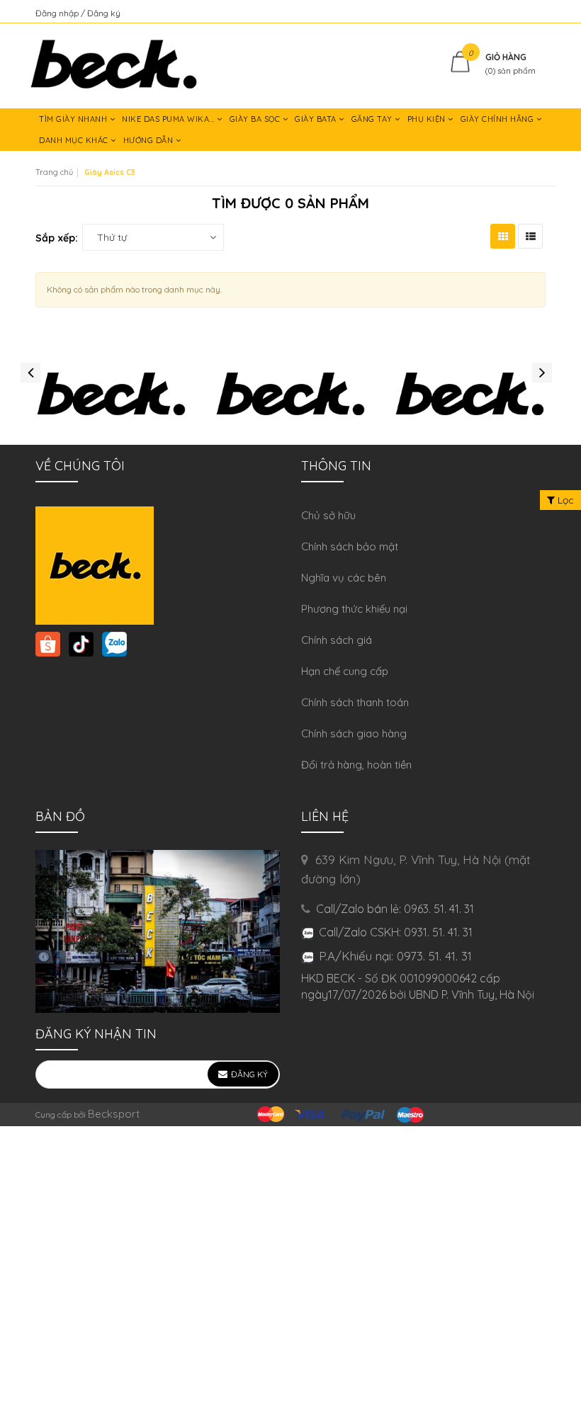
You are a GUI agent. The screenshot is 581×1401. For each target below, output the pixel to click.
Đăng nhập (58, 13)
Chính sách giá (336, 640)
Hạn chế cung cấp (344, 671)
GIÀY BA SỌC (256, 119)
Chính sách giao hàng (354, 733)
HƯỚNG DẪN (149, 140)
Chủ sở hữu (328, 515)
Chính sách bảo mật (349, 546)
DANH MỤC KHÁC (75, 140)
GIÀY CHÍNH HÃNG (498, 119)
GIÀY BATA (317, 119)
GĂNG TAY (373, 119)
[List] (530, 236)
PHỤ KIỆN (428, 119)
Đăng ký (103, 13)
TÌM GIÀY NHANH (74, 119)
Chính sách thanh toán (355, 702)
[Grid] (502, 236)
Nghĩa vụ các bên (343, 577)
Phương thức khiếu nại (354, 609)
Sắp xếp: (56, 238)
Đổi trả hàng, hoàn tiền (356, 764)
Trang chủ (54, 172)
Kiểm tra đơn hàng (509, 13)
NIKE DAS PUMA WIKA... (169, 119)
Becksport (114, 1114)
